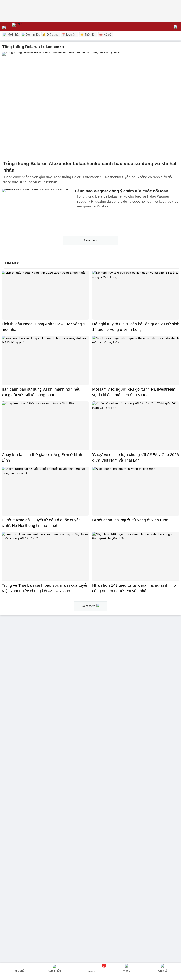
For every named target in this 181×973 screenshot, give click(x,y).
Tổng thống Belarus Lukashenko (33, 47)
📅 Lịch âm (69, 34)
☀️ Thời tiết (87, 34)
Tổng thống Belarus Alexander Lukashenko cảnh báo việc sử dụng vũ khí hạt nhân (90, 167)
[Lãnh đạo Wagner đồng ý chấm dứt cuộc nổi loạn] (37, 210)
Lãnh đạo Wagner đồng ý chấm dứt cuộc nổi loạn (121, 191)
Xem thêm (90, 240)
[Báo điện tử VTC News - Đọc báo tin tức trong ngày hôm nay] (27, 26)
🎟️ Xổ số (105, 34)
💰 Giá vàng (50, 34)
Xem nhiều (32, 34)
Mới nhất (13, 34)
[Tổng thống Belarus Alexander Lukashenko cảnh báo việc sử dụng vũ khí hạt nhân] (90, 105)
